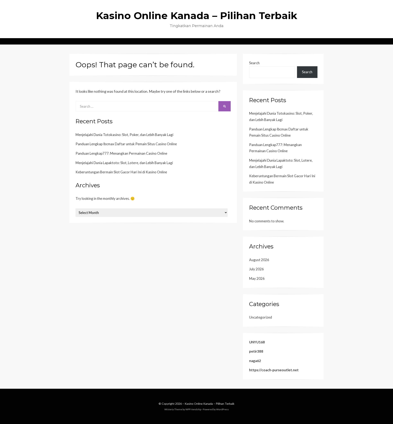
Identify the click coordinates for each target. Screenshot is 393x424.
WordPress (222, 409)
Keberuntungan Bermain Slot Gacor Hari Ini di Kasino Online (121, 172)
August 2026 (259, 260)
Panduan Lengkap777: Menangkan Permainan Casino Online (121, 153)
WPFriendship (193, 409)
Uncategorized (260, 317)
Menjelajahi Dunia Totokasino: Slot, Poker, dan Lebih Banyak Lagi (124, 135)
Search (254, 63)
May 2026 (257, 278)
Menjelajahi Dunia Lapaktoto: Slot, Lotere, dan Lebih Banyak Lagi (124, 163)
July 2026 (256, 269)
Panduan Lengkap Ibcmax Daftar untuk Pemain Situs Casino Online (126, 144)
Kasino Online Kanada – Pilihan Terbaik (196, 16)
